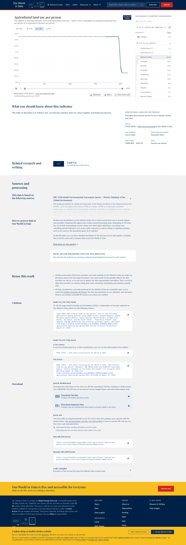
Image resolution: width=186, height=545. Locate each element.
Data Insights (100, 513)
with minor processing (146, 127)
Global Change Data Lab (47, 501)
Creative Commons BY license (75, 292)
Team (124, 517)
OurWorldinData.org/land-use (24, 96)
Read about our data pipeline (64, 244)
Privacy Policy (81, 540)
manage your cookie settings (98, 540)
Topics (97, 504)
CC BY (37, 96)
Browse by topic (56, 5)
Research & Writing (157, 504)
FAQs (52, 514)
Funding (125, 513)
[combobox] (126, 4)
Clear (169, 32)
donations (45, 535)
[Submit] (142, 5)
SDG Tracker (99, 526)
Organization (127, 508)
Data (68, 5)
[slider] (25, 88)
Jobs (124, 521)
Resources (84, 5)
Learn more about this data (44, 94)
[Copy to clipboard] (125, 315)
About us (125, 504)
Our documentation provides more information (83, 421)
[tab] (19, 29)
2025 (128, 88)
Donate (167, 5)
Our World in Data (19, 5)
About (96, 5)
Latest (75, 5)
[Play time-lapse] (16, 89)
